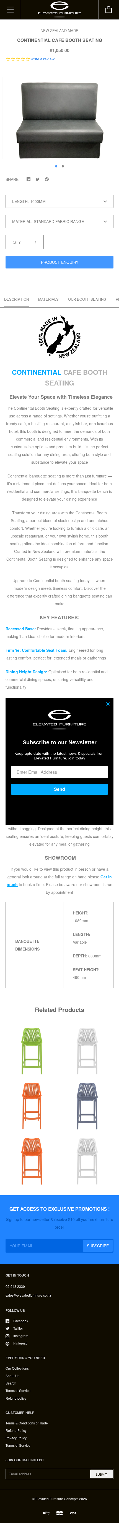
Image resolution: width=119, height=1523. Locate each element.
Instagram (20, 1335)
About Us (12, 1375)
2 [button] (63, 166)
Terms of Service (18, 1390)
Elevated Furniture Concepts (56, 1498)
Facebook (20, 1320)
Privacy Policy (16, 1437)
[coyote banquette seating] (59, 336)
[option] (59, 114)
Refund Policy (16, 1430)
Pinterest (20, 1343)
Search (11, 1383)
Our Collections (17, 1368)
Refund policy (16, 1398)
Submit (101, 1474)
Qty (17, 242)
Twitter (18, 1328)
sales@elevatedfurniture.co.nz (28, 1295)
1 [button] (56, 166)
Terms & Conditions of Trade (27, 1423)
